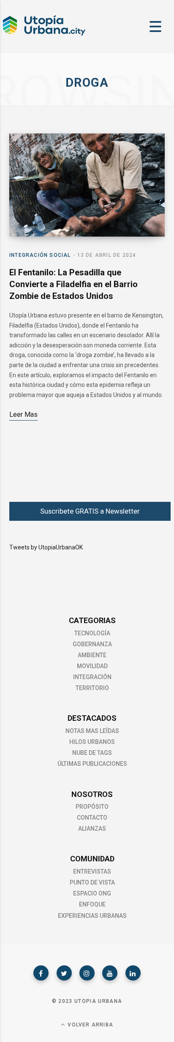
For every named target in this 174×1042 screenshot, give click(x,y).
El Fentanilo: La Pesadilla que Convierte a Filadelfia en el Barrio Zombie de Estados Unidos (73, 284)
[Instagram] (87, 973)
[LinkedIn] (133, 973)
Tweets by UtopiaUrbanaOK (46, 547)
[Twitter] (64, 973)
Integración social (40, 255)
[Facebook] (41, 973)
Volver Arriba (89, 1025)
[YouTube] (109, 973)
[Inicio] (43, 34)
